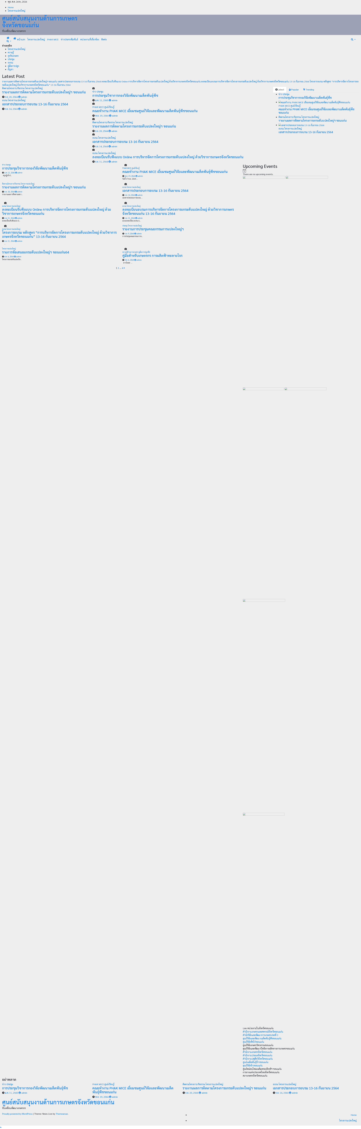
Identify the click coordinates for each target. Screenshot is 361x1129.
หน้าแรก (21, 39)
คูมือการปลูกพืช (144, 252)
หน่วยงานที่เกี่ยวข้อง (89, 39)
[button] (9, 41)
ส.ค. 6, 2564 (9, 256)
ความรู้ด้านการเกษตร (130, 252)
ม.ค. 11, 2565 (101, 100)
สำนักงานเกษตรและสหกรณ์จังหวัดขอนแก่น (263, 1031)
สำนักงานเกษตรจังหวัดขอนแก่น (257, 1051)
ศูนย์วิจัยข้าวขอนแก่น (253, 1065)
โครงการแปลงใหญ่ (16, 10)
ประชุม (11, 59)
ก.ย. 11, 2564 (101, 161)
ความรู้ (11, 52)
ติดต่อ (104, 39)
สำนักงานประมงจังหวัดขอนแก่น (257, 1055)
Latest (281, 89)
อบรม (10, 62)
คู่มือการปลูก (13, 65)
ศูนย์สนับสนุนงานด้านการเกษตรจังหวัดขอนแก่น (39, 21)
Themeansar (62, 1113)
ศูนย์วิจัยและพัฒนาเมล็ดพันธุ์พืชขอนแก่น (262, 1038)
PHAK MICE (53, 39)
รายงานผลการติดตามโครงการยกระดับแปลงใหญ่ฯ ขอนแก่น (44, 92)
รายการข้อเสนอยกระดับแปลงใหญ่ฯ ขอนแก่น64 (35, 252)
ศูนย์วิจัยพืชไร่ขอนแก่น (253, 1041)
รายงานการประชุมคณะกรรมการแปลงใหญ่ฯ (153, 229)
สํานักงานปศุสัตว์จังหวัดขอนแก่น (258, 1058)
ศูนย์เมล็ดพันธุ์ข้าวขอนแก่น (255, 1062)
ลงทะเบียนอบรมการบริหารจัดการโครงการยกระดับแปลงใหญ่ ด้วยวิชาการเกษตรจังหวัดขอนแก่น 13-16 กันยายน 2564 (178, 211)
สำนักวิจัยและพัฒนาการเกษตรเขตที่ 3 (260, 1035)
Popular (295, 89)
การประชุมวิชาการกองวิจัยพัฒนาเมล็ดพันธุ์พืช (125, 95)
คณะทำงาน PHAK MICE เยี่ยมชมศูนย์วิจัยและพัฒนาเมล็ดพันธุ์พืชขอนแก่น (145, 110)
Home (11, 7)
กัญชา (10, 69)
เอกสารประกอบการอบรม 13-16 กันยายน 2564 (35, 104)
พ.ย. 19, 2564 (102, 115)
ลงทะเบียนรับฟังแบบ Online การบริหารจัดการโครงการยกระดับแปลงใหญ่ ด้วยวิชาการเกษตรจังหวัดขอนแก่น (167, 157)
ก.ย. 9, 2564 (129, 233)
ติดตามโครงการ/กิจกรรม (13, 88)
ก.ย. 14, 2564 (11, 108)
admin (24, 96)
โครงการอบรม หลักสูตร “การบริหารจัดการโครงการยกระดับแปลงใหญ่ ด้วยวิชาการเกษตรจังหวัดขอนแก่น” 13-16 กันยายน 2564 (59, 234)
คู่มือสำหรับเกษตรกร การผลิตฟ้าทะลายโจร (152, 255)
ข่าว (94, 91)
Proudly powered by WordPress (17, 1113)
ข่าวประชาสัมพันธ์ (69, 39)
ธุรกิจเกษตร (13, 55)
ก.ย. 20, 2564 (11, 96)
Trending (309, 89)
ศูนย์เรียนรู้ (109, 106)
